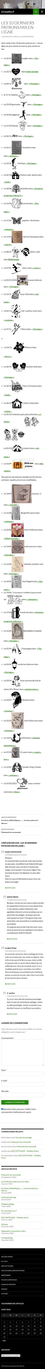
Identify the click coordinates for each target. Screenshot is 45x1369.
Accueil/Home (7, 1257)
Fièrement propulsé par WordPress (12, 1366)
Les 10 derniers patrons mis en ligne (15, 1181)
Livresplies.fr (7, 11)
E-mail (4, 1080)
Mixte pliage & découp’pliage (12, 1270)
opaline (16, 36)
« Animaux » (9, 730)
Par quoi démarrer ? (9, 1211)
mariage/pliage (7, 1238)
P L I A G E (4, 1261)
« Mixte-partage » (12, 538)
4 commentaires (27, 36)
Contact (4, 1294)
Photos (4, 1289)
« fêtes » (16, 792)
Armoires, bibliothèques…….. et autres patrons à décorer (19, 820)
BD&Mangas (13, 259)
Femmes (4, 1224)
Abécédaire (5, 1275)
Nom (4, 1070)
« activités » (13, 504)
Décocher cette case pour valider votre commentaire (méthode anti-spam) (18, 1110)
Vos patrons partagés (24, 1137)
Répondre (11, 888)
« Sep (4, 1340)
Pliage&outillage (7, 1204)
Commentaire (7, 1038)
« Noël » (7, 182)
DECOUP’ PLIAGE (7, 1266)
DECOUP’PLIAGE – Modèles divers (25, 1151)
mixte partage (32, 71)
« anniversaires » (31, 689)
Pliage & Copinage (8, 1284)
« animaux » (9, 521)
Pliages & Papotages (9, 1280)
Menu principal (42, 12)
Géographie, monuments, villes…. (14, 1231)
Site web (4, 1091)
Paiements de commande (11, 830)
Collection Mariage (8, 1197)
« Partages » (34, 83)
